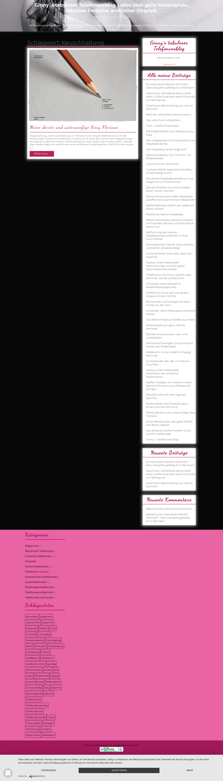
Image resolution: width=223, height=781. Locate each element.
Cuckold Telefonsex (38, 556)
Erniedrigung (55, 646)
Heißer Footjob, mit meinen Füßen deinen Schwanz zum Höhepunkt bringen (169, 386)
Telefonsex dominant (39, 597)
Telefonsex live (34, 711)
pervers (30, 681)
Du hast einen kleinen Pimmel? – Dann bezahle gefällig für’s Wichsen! (168, 518)
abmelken (32, 616)
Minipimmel (41, 675)
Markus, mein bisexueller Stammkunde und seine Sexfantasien (162, 373)
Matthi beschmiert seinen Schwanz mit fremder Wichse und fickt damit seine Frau (170, 223)
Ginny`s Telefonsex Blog (162, 439)
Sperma (56, 687)
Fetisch (45, 652)
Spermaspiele (34, 693)
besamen (47, 622)
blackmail (31, 628)
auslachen (46, 616)
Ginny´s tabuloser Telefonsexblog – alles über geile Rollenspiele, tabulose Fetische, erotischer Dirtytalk (111, 8)
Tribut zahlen (33, 723)
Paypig (55, 675)
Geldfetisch (32, 658)
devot (29, 646)
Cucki (52, 628)
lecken (48, 669)
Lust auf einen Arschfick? (162, 163)
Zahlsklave (48, 735)
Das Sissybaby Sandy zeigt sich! (166, 149)
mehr (189, 770)
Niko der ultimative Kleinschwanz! (168, 114)
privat (40, 681)
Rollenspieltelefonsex (39, 587)
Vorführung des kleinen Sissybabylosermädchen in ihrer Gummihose (167, 235)
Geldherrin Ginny (36, 571)
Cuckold (30, 634)
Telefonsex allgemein (39, 592)
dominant (40, 646)
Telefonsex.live (169, 64)
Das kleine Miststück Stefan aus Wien (170, 319)
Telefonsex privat (36, 717)
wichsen (46, 729)
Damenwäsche (35, 640)
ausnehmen (33, 622)
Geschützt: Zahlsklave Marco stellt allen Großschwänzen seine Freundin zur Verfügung (171, 96)
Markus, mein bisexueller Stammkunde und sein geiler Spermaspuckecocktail (165, 266)
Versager (48, 723)
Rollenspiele (53, 681)
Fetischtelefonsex (37, 566)
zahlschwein (33, 735)
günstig (51, 664)
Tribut (51, 717)
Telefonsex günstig (36, 705)
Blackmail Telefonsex (39, 551)
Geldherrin (47, 658)
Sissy (46, 687)
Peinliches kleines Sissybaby (164, 214)
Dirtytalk (30, 561)
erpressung (32, 652)
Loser (29, 675)
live (56, 669)
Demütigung (53, 640)
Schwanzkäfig (34, 687)
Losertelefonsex (35, 582)
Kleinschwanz (34, 669)
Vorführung (32, 729)
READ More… (41, 153)
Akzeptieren (119, 770)
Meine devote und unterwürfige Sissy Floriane (74, 127)
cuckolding (44, 634)
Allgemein (32, 545)
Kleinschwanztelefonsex (41, 576)
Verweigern (48, 770)
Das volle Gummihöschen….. (164, 120)
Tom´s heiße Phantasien (162, 125)
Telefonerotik (33, 699)
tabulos (48, 693)
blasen (43, 628)
